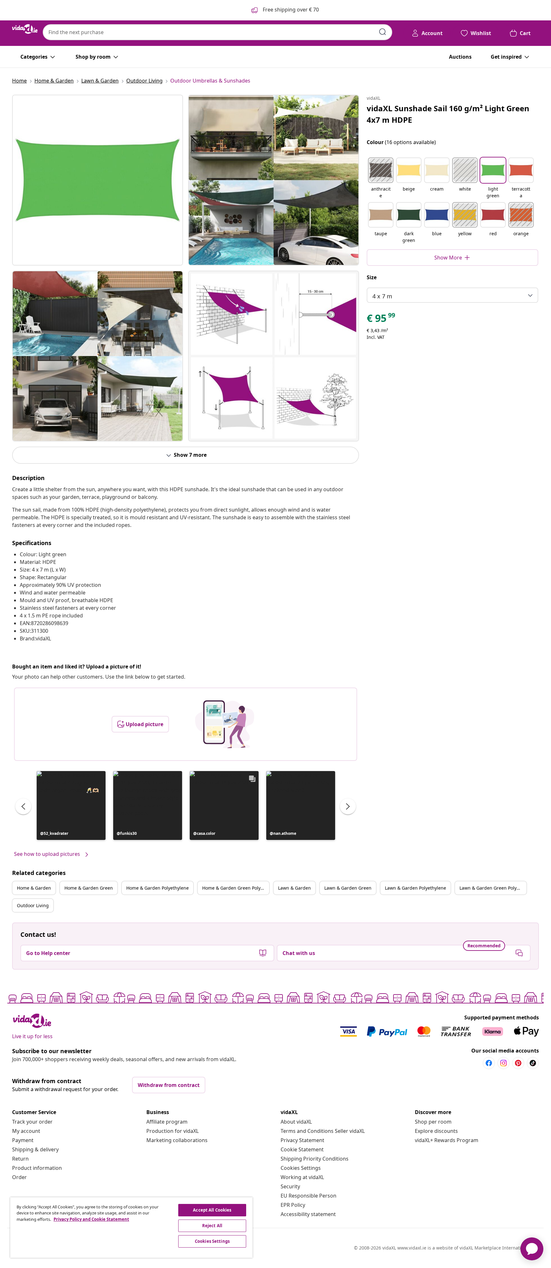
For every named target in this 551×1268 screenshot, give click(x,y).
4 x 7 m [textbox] (382, 296)
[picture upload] (224, 724)
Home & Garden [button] (34, 888)
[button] (71, 805)
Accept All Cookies (212, 1210)
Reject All (212, 1225)
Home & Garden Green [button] (88, 888)
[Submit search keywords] (383, 32)
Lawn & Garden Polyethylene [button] (415, 888)
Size (372, 277)
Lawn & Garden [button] (294, 888)
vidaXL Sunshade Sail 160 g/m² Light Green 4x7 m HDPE (448, 114)
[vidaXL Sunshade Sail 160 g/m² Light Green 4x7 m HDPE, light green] (97, 180)
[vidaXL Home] (25, 29)
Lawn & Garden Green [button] (347, 888)
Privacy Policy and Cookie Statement (91, 1219)
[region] (131, 1227)
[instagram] (503, 1063)
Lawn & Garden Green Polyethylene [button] (492, 888)
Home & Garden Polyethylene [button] (157, 888)
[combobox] (217, 32)
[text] (381, 320)
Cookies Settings (301, 1167)
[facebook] (489, 1063)
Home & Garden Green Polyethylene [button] (235, 888)
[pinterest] (518, 1063)
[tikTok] (533, 1063)
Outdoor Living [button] (33, 905)
